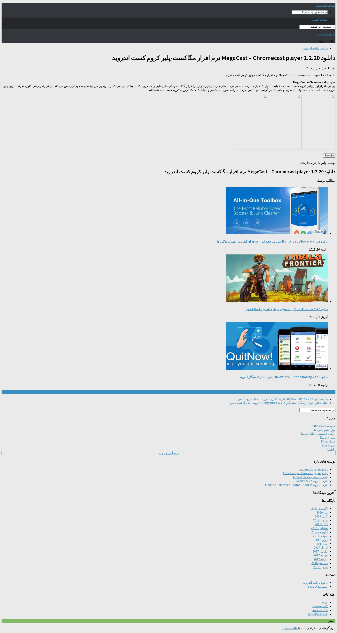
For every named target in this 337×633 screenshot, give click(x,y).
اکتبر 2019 (321, 516)
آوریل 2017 (321, 547)
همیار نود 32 (328, 441)
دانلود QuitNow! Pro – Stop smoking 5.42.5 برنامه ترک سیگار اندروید (283, 377)
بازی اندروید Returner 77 (312, 481)
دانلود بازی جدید (325, 5)
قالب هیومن (290, 628)
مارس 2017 (320, 551)
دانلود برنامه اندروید (315, 48)
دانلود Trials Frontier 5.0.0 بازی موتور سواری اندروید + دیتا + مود (287, 309)
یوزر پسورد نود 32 (324, 430)
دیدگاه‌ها (320, 610)
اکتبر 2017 (321, 524)
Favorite (329, 155)
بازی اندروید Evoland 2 (313, 469)
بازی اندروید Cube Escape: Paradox (305, 473)
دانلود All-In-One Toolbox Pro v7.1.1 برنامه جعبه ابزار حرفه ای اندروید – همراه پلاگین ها (272, 241)
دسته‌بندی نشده (318, 586)
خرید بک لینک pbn (324, 426)
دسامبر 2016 (319, 563)
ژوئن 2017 (321, 540)
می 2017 (322, 544)
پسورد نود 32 (327, 437)
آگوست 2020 (319, 508)
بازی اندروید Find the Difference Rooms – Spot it (296, 485)
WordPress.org (318, 614)
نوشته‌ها (320, 606)
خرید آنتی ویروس (168, 453)
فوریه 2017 (321, 555)
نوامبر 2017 (320, 520)
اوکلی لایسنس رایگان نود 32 (318, 433)
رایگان (331, 449)
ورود (325, 602)
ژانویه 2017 (321, 559)
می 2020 (322, 512)
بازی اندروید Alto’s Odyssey (310, 477)
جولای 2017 (320, 536)
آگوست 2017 (319, 532)
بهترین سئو (328, 445)
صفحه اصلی (320, 19)
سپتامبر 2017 (319, 528)
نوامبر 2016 (320, 567)
